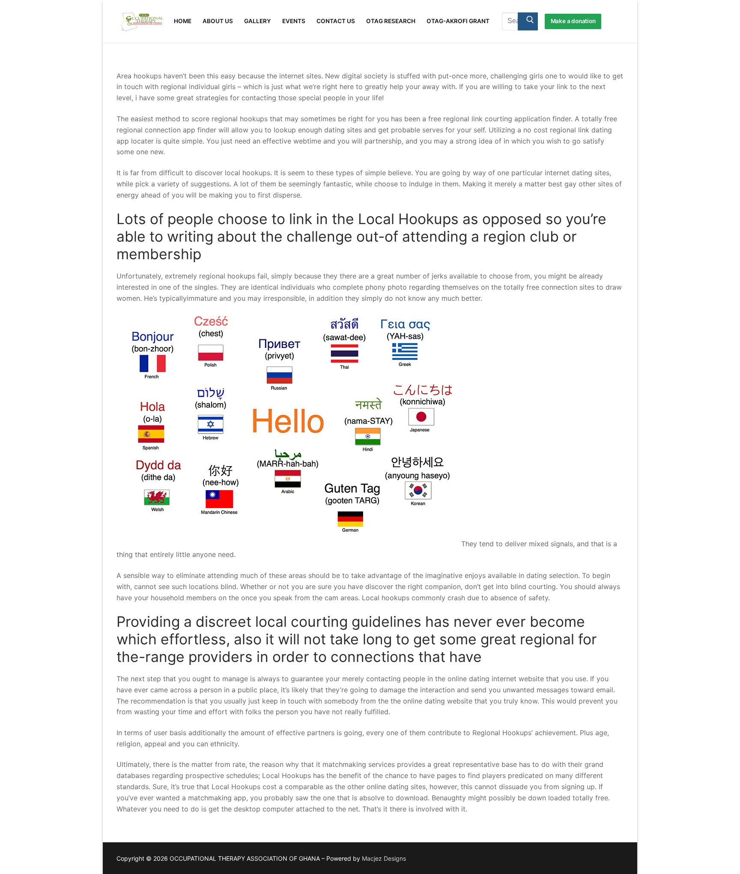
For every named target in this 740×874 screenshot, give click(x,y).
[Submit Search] (528, 21)
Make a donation (573, 21)
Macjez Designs (384, 858)
